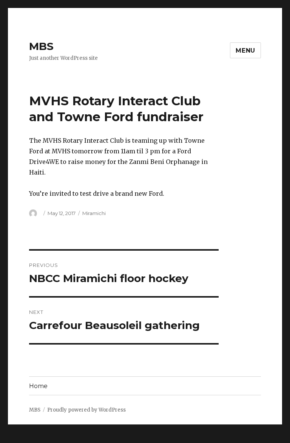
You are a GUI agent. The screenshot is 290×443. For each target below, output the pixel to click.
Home (38, 386)
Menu (245, 50)
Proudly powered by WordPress (86, 410)
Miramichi (94, 213)
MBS (41, 46)
